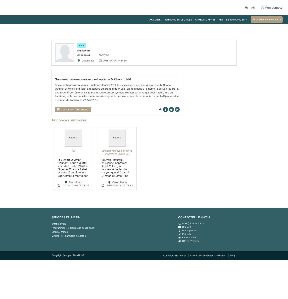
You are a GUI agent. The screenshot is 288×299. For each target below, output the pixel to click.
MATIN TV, (58, 235)
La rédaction (189, 237)
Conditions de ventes (174, 255)
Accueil (154, 19)
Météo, (64, 231)
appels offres (205, 19)
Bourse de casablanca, (82, 227)
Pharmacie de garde (75, 235)
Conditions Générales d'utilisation (208, 255)
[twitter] (171, 109)
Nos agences (189, 230)
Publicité (187, 234)
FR (246, 7)
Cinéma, (56, 231)
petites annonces (231, 19)
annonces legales (178, 19)
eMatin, (56, 223)
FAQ (232, 255)
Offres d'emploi (190, 241)
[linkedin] (177, 109)
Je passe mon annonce (265, 19)
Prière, (63, 223)
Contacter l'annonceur (75, 109)
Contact (186, 227)
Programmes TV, (61, 227)
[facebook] (165, 109)
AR (253, 7)
